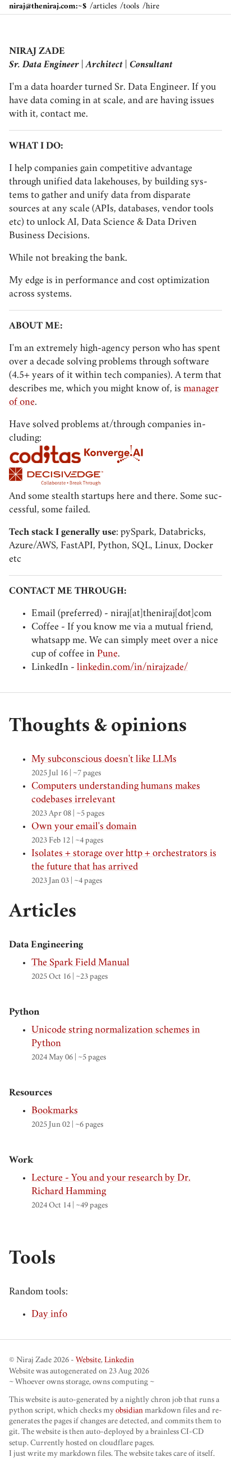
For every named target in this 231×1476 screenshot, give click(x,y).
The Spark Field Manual (80, 963)
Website (88, 1360)
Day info (49, 1314)
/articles (103, 7)
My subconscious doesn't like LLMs (104, 759)
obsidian (129, 1411)
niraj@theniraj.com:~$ (47, 7)
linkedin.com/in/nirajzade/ (132, 667)
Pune (107, 654)
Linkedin (119, 1360)
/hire (150, 7)
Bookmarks (54, 1111)
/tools (129, 7)
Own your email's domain (84, 826)
